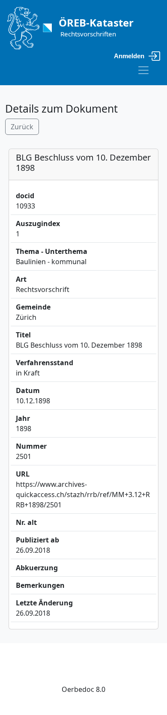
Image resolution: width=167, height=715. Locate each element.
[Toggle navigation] (143, 70)
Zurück (22, 126)
